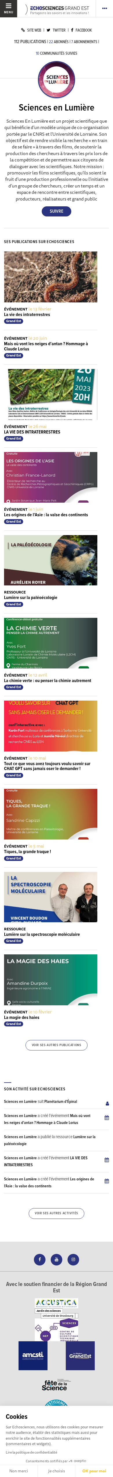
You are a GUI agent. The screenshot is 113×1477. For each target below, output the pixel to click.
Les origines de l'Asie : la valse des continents (46, 515)
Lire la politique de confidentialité (31, 1452)
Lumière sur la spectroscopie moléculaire (42, 935)
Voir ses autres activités (56, 1213)
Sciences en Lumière (20, 1101)
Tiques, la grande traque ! (27, 852)
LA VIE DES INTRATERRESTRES (32, 432)
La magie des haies (21, 1018)
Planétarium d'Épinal (60, 1101)
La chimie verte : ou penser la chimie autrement (47, 681)
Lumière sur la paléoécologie (30, 598)
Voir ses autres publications (56, 1045)
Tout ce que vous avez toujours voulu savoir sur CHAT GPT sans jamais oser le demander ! (47, 766)
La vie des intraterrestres (27, 315)
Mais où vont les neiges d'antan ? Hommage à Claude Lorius (46, 346)
